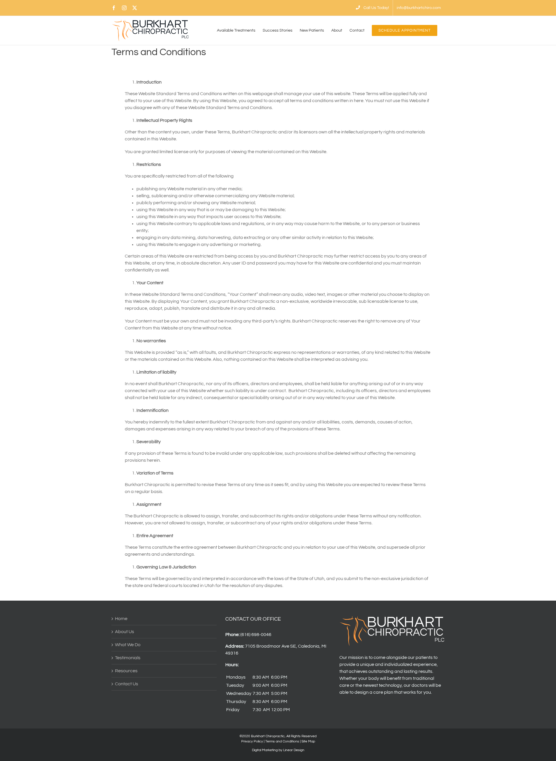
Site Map (308, 741)
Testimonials (127, 657)
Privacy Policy (252, 741)
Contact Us (126, 684)
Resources (126, 670)
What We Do (127, 644)
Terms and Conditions (282, 741)
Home (121, 618)
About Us (124, 631)
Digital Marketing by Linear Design (278, 750)
